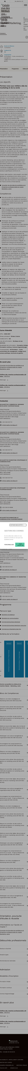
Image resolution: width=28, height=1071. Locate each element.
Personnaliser (9, 544)
